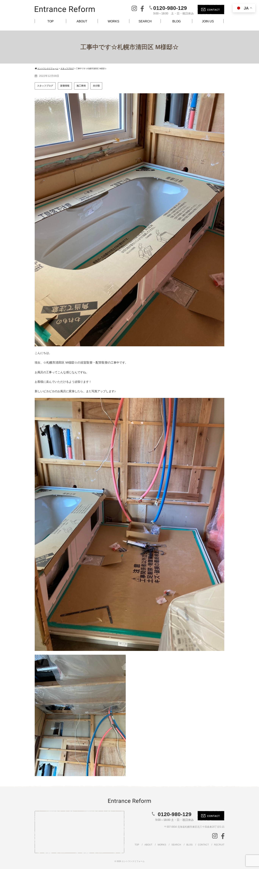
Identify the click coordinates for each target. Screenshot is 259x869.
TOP (50, 21)
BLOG (176, 21)
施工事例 (81, 85)
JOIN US (208, 21)
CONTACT (203, 844)
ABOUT (82, 21)
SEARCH (145, 21)
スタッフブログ (45, 85)
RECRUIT (219, 844)
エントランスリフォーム (133, 861)
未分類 (96, 85)
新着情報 (64, 85)
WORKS (113, 21)
